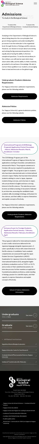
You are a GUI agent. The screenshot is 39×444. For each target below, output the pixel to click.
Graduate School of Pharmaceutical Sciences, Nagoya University (17, 356)
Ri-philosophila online (9, 419)
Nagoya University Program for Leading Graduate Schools (19, 410)
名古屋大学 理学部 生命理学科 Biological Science (12, 3)
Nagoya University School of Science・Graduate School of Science (19, 404)
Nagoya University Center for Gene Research (15, 350)
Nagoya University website (10, 408)
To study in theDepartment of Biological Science (11, 26)
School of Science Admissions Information (19, 291)
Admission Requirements (19, 96)
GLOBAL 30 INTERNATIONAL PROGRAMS (15, 416)
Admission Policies (19, 120)
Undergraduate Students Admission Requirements (19, 215)
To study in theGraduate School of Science (30, 26)
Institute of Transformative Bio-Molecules (14, 362)
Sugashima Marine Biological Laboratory (13, 344)
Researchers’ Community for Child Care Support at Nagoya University (19, 422)
